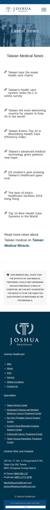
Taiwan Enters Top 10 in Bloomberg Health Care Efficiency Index (22, 134)
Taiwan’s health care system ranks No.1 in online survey (20, 92)
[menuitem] (42, 9)
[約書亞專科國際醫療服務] (21, 9)
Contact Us (12, 386)
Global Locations (15, 382)
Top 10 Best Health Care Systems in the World (25, 215)
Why (9, 364)
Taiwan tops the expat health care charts (23, 74)
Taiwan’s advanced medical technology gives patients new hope (24, 154)
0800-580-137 (21, 473)
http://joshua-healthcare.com (18, 483)
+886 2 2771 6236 (23, 477)
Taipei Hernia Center (17, 405)
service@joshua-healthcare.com (20, 486)
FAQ (9, 373)
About (10, 368)
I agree (25, 507)
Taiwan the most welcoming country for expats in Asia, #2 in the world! (25, 113)
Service (10, 377)
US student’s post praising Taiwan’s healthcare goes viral (24, 175)
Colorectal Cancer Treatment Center (24, 434)
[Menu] (42, 9)
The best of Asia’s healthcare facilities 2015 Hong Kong (23, 195)
